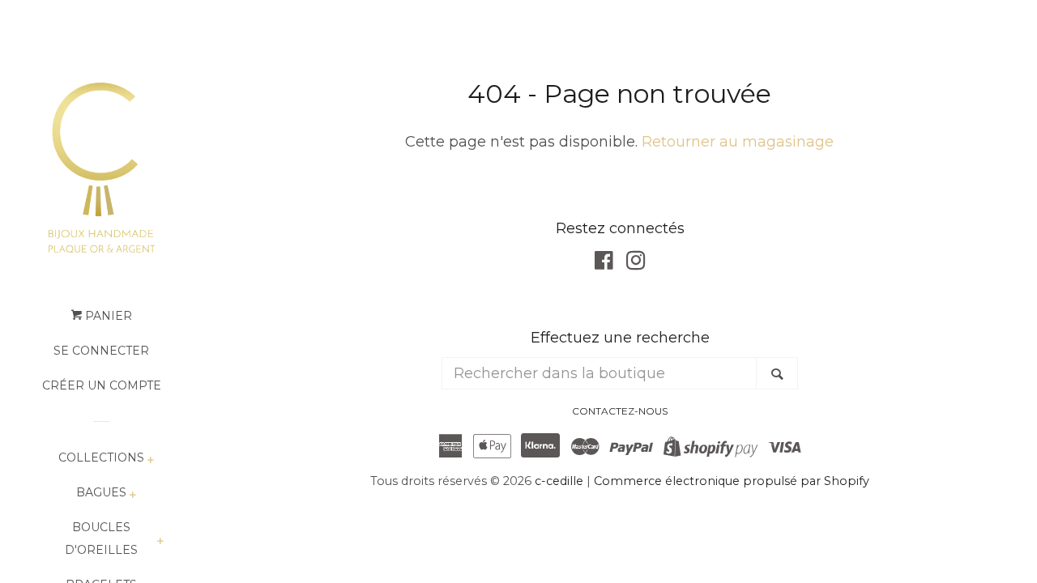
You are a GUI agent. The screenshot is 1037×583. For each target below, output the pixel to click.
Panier (107, 316)
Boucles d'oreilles (101, 538)
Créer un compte (101, 385)
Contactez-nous (620, 411)
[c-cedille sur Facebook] (604, 263)
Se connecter (101, 350)
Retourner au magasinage (738, 142)
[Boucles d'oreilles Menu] (160, 542)
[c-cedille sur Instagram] (636, 263)
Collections (101, 457)
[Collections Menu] (150, 461)
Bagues (101, 492)
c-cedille (559, 481)
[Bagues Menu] (132, 495)
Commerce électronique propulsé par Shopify (731, 481)
